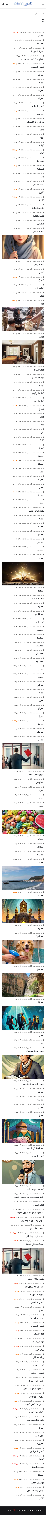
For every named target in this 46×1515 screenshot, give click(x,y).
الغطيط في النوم (35, 1148)
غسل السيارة (37, 1326)
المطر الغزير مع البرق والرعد (30, 1213)
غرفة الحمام (38, 378)
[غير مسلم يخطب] (23, 1172)
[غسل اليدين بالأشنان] (23, 1067)
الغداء (41, 839)
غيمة (41, 448)
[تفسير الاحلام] (23, 4)
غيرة (42, 138)
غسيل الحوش (37, 1373)
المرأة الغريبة (37, 51)
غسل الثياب (38, 106)
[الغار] (23, 1018)
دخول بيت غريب (36, 1412)
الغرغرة (40, 114)
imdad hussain (37, 32)
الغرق (41, 716)
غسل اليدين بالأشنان (33, 1084)
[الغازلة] (23, 985)
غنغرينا (40, 161)
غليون (41, 193)
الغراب (41, 790)
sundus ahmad (37, 72)
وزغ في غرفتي (37, 1342)
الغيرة (41, 472)
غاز (42, 433)
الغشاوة (40, 661)
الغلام (41, 535)
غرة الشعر (39, 1334)
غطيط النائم (38, 599)
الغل (41, 558)
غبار (42, 425)
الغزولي (40, 685)
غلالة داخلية (38, 216)
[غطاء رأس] (23, 247)
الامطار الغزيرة (37, 1318)
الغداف (40, 847)
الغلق (41, 519)
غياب (41, 146)
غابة (42, 440)
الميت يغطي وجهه (34, 1244)
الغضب (40, 630)
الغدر (41, 806)
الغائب (41, 75)
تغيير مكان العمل (35, 775)
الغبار (41, 863)
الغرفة (41, 724)
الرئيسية (40, 13)
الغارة (41, 83)
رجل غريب (39, 1350)
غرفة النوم (39, 370)
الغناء (41, 36)
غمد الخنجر (38, 185)
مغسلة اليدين (37, 1229)
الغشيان (39, 654)
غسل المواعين (36, 1452)
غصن (41, 273)
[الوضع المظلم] (7, 5)
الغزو (41, 693)
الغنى (41, 488)
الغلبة (41, 527)
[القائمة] (43, 5)
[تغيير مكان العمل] (23, 756)
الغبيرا (41, 1108)
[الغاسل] (23, 952)
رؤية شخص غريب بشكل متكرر (29, 1197)
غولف (41, 153)
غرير (42, 304)
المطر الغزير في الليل (33, 1389)
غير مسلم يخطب (35, 1189)
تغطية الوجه (38, 1467)
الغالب (41, 1092)
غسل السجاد (37, 67)
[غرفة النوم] (23, 352)
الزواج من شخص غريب (32, 59)
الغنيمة (40, 44)
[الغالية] (23, 911)
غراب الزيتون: (38, 393)
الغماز (41, 495)
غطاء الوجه (38, 1365)
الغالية (41, 607)
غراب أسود (39, 401)
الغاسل (40, 970)
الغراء (41, 740)
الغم (42, 503)
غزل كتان (39, 288)
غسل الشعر (37, 1303)
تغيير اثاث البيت (36, 511)
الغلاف (40, 550)
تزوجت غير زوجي (36, 1397)
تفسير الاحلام (9, 1510)
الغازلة (41, 1003)
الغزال (41, 709)
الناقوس (40, 783)
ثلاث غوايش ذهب (35, 1420)
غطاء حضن (38, 232)
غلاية (41, 200)
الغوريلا (40, 1444)
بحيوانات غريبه (37, 1295)
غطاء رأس (38, 265)
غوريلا (41, 1459)
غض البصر (38, 622)
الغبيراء (40, 855)
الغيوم (41, 456)
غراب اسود (39, 1205)
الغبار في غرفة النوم (34, 1236)
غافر (42, 130)
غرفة (41, 386)
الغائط (41, 896)
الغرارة (41, 91)
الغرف (41, 98)
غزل (42, 296)
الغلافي (40, 542)
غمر (42, 177)
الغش (41, 669)
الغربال (40, 732)
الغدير (41, 798)
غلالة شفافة (37, 208)
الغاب (41, 1043)
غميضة (40, 169)
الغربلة (40, 1100)
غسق (41, 280)
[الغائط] (23, 878)
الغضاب (40, 646)
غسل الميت (38, 1156)
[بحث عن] (3, 5)
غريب (41, 337)
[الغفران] (23, 574)
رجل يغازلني (38, 1357)
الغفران (40, 591)
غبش (41, 417)
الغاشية (40, 937)
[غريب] (23, 319)
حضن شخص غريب (34, 1404)
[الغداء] (23, 822)
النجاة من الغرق (36, 1381)
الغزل (41, 701)
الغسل (40, 677)
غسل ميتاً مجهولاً (35, 1051)
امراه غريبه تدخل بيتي (34, 1287)
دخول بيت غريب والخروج (32, 1221)
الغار (42, 1036)
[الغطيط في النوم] (23, 1131)
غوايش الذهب (37, 1483)
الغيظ (41, 464)
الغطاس (39, 614)
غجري (41, 409)
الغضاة (40, 638)
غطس (40, 224)
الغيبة (41, 480)
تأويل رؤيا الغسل (35, 122)
